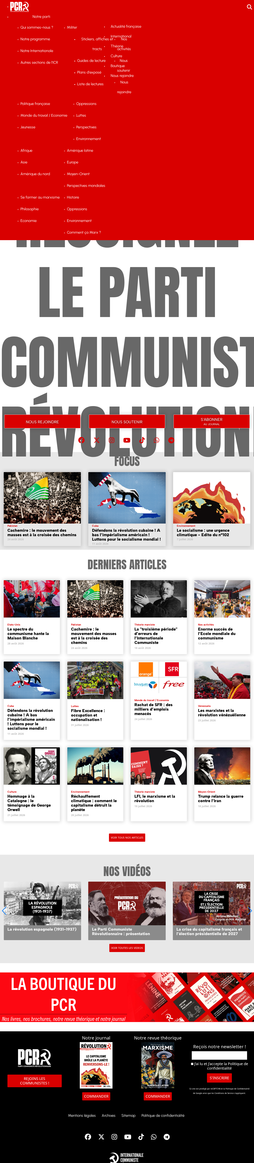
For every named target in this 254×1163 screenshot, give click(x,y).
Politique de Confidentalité (238, 1088)
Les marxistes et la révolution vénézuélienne (222, 712)
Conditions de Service (224, 1093)
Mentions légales (82, 1115)
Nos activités (206, 624)
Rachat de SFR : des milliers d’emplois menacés (153, 709)
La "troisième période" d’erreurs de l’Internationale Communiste (155, 636)
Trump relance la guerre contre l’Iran (220, 798)
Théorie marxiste (144, 624)
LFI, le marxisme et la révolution (154, 798)
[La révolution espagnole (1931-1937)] (42, 911)
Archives (108, 1115)
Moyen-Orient (206, 791)
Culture (12, 791)
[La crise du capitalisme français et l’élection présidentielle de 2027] (211, 911)
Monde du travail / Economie (151, 700)
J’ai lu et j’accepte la (220, 1066)
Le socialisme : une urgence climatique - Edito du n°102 (203, 532)
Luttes (75, 706)
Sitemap (128, 1115)
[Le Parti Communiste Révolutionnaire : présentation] (127, 911)
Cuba (95, 525)
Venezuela (204, 706)
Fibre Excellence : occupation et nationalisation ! (88, 715)
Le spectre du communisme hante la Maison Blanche (28, 634)
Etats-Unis (13, 624)
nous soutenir (127, 421)
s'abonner (211, 420)
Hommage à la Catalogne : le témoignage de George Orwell (29, 803)
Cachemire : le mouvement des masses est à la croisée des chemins (41, 532)
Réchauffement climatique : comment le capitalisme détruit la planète (94, 803)
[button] (249, 911)
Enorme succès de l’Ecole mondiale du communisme (216, 634)
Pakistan (12, 525)
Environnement (186, 525)
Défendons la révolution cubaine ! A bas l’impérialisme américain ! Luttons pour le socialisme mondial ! (126, 535)
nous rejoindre (42, 421)
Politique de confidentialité (227, 1066)
